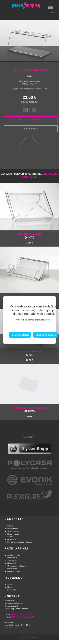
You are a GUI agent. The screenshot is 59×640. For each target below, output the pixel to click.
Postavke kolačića (20, 335)
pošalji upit (31, 128)
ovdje (47, 319)
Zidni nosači (12, 561)
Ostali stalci (12, 569)
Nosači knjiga (12, 563)
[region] (29, 320)
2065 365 (30, 617)
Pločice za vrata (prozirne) (29, 408)
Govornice (11, 539)
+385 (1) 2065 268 (18, 617)
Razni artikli (16, 548)
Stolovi (10, 526)
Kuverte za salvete (30, 234)
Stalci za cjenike (13, 555)
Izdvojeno (14, 577)
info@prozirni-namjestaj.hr (20, 614)
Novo (9, 587)
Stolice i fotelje (13, 531)
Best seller (11, 590)
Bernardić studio (31, 637)
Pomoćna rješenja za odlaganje (19, 542)
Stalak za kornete (29, 351)
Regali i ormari (13, 534)
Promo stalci (12, 558)
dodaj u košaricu (30, 119)
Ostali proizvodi (13, 571)
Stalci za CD (12, 537)
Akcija (9, 584)
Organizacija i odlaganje (16, 566)
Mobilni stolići (12, 528)
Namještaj (14, 519)
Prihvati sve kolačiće (45, 335)
